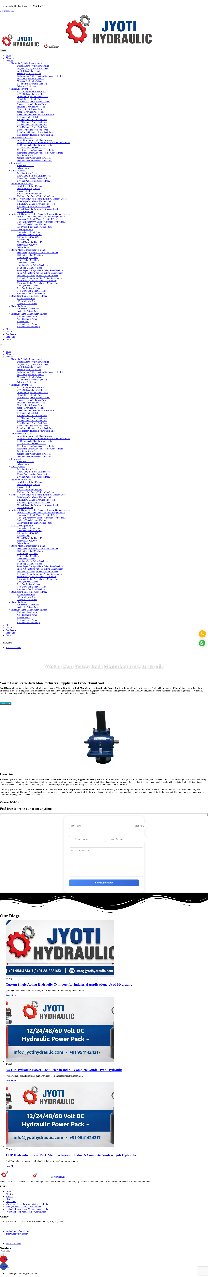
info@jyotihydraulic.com (17, 1234)
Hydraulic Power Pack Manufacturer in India (26, 1212)
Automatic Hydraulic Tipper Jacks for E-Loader (38, 219)
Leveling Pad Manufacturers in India (33, 181)
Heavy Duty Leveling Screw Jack (32, 178)
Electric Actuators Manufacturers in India (35, 150)
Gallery (9, 331)
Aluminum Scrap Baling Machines (32, 265)
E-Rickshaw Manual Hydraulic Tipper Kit (36, 204)
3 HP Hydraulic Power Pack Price (32, 124)
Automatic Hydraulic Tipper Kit (31, 232)
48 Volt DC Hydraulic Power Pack (32, 96)
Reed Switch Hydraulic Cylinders (32, 84)
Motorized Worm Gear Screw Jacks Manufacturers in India (43, 142)
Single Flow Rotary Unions (29, 186)
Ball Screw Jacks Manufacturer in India (34, 145)
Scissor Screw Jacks (26, 168)
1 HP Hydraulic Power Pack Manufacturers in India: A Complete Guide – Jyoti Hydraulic (71, 1155)
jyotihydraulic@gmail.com (17, 1231)
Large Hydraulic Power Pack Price (32, 130)
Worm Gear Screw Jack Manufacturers (34, 140)
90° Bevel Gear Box (26, 301)
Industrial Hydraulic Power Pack (31, 107)
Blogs (8, 329)
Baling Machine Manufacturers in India (28, 250)
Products (9, 61)
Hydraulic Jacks (18, 306)
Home (8, 55)
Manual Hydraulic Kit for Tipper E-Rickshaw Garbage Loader (39, 199)
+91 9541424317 (13, 647)
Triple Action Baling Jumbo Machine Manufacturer (40, 273)
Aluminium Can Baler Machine (31, 293)
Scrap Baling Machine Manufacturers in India (37, 252)
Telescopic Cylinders (26, 86)
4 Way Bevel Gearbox (27, 303)
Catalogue (10, 337)
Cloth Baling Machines (27, 257)
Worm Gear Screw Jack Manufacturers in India (27, 1204)
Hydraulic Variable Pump (28, 326)
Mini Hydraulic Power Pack (29, 109)
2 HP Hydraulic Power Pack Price (32, 122)
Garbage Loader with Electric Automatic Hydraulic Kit (41, 222)
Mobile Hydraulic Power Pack (30, 112)
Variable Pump (23, 321)
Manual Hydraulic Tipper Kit (30, 242)
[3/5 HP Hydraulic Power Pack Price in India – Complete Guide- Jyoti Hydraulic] (60, 1061)
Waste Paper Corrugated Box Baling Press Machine (40, 270)
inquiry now (5, 703)
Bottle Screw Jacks (25, 165)
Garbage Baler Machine (27, 285)
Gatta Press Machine (26, 262)
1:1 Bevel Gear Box (26, 298)
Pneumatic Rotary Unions (28, 188)
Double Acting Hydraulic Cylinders (33, 66)
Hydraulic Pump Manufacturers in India (29, 314)
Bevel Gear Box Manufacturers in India (29, 296)
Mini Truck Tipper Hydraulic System (33, 101)
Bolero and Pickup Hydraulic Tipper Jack (35, 114)
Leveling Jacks (18, 170)
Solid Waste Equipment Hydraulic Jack (34, 227)
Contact (9, 339)
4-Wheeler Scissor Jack (27, 311)
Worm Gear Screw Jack (22, 137)
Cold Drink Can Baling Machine (31, 291)
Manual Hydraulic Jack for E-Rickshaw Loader (38, 209)
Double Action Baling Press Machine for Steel (37, 275)
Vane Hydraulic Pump (27, 319)
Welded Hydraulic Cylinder (29, 71)
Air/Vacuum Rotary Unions (29, 193)
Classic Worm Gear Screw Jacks (31, 147)
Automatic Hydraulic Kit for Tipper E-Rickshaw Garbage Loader (40, 214)
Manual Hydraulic (25, 211)
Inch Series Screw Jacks (27, 155)
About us (10, 58)
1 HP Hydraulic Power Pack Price (32, 119)
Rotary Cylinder (24, 191)
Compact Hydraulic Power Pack (31, 104)
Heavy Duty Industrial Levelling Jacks (34, 176)
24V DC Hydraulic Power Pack (31, 94)
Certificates (11, 334)
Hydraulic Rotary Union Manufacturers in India (27, 1209)
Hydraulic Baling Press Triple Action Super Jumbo (39, 278)
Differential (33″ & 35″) (27, 237)
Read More (11, 995)
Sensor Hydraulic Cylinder (29, 73)
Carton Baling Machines (28, 260)
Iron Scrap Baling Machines (29, 268)
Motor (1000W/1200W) (27, 245)
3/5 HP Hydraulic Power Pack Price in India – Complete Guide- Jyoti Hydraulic (64, 1070)
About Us (10, 1194)
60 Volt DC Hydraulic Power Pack (32, 99)
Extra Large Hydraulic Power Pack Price (35, 132)
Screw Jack (16, 163)
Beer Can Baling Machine (28, 288)
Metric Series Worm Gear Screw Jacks (34, 158)
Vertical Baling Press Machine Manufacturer (36, 280)
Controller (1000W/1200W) (29, 234)
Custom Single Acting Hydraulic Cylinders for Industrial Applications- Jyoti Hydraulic (69, 984)
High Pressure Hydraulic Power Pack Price (36, 135)
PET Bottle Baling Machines (30, 255)
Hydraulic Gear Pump (27, 316)
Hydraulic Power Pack (21, 89)
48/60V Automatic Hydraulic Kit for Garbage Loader (41, 216)
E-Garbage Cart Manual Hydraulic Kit (34, 201)
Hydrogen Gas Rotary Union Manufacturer (36, 196)
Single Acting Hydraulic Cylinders (32, 68)
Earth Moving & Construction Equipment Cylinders (40, 76)
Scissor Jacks (23, 247)
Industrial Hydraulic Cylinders (30, 78)
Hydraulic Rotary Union (22, 183)
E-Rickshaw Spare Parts (22, 229)
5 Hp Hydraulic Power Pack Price (32, 127)
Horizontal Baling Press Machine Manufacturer (38, 283)
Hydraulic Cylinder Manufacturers (26, 63)
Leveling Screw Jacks (27, 173)
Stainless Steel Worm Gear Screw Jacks (34, 160)
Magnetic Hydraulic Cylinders (30, 81)
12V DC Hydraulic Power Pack (31, 91)
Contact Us (11, 1201)
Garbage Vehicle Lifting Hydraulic (32, 224)
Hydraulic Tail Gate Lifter (28, 117)
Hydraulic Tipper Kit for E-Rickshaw (33, 206)
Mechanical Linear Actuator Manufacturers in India (40, 153)
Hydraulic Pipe (23, 239)
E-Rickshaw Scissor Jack (28, 308)
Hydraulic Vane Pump (27, 324)
